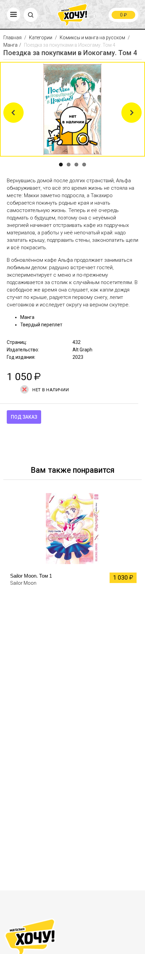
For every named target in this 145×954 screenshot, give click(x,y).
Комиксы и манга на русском (92, 37)
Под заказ (24, 417)
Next (131, 112)
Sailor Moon (23, 583)
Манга (10, 45)
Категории (40, 37)
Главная (13, 37)
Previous (13, 112)
